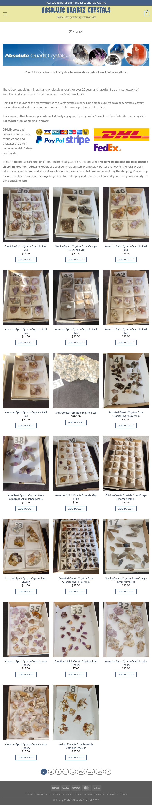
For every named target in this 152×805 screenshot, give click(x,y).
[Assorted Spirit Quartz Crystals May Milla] (76, 463)
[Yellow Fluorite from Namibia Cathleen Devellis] (76, 712)
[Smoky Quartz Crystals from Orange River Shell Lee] (76, 214)
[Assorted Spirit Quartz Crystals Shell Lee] (126, 214)
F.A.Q (69, 794)
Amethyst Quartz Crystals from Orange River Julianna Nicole (26, 497)
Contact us (56, 794)
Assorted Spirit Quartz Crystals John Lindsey (26, 663)
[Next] (108, 772)
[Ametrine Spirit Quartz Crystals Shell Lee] (26, 214)
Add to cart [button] (26, 259)
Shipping (112, 794)
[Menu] (5, 13)
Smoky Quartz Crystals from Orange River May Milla (126, 580)
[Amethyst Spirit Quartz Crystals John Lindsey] (76, 629)
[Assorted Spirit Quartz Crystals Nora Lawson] (26, 546)
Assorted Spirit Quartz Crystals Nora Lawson (26, 580)
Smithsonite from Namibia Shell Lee (75, 412)
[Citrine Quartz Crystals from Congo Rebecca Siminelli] (126, 463)
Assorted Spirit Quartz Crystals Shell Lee (126, 248)
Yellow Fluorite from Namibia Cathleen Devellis (76, 746)
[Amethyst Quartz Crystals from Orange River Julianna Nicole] (26, 463)
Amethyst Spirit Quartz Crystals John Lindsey (76, 663)
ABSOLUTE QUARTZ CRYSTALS (75, 10)
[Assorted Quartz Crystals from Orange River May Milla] (126, 380)
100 (81, 771)
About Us (41, 794)
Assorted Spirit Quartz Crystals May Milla (76, 497)
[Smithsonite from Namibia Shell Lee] (76, 380)
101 (90, 771)
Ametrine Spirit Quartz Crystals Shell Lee (26, 248)
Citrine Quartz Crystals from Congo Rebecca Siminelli (126, 497)
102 (99, 771)
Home (29, 794)
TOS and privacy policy (89, 794)
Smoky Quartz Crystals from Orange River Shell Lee (76, 248)
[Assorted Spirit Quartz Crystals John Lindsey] (26, 629)
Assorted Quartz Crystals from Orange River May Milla (126, 414)
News (123, 794)
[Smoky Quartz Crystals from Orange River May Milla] (126, 546)
